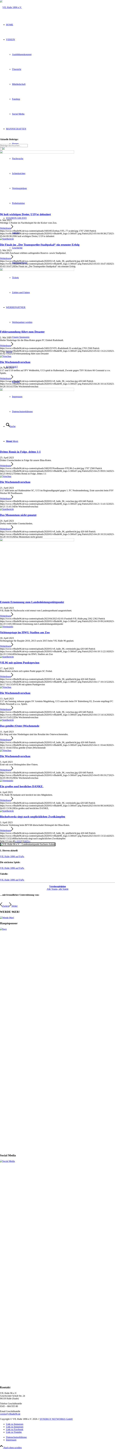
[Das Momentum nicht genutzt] (7, 509)
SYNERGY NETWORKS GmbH (56, 1419)
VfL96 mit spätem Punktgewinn (19, 662)
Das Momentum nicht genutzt (18, 515)
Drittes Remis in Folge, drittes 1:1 (20, 451)
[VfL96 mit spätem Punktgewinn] (7, 657)
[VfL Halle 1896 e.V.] (11, 7)
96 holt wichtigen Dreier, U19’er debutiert (25, 214)
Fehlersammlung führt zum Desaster (22, 331)
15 (27, 841)
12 (20, 841)
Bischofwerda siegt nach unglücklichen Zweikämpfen (32, 816)
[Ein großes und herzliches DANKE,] (6, 780)
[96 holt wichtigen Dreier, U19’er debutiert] (37, 152)
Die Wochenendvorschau (15, 362)
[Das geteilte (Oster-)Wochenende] (7, 720)
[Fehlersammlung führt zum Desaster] (37, 270)
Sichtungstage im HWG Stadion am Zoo (25, 632)
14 (25, 841)
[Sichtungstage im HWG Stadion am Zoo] (6, 626)
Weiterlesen (5, 228)
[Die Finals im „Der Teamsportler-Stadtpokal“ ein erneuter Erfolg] (7, 239)
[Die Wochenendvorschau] (5, 356)
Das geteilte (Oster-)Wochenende (19, 725)
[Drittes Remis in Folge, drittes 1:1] (37, 390)
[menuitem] (60, 1437)
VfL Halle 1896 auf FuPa (12, 856)
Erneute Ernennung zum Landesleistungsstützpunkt (32, 602)
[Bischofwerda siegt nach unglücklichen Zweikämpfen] (7, 811)
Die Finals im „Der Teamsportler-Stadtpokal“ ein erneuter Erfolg (40, 244)
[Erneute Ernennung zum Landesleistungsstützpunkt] (37, 540)
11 (18, 841)
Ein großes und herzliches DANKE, (21, 786)
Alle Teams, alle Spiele (57, 887)
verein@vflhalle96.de (10, 1414)
